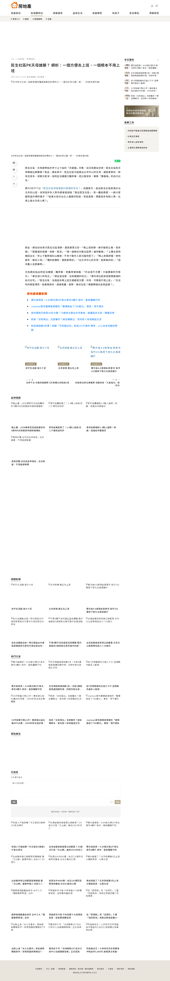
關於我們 (120, 969)
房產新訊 (16, 13)
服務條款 (72, 969)
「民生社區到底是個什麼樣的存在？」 (62, 188)
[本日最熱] (158, 59)
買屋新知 (154, 13)
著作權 (80, 969)
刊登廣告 (38, 969)
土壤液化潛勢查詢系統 (137, 147)
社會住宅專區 (133, 136)
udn (12, 59)
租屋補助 (38, 19)
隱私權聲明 (89, 969)
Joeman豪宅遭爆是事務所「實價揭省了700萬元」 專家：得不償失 (67, 306)
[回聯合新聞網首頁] (14, 5)
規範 (14, 802)
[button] (156, 5)
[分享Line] (14, 169)
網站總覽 (131, 969)
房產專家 (97, 13)
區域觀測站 (37, 13)
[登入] (152, 5)
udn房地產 (20, 59)
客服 (53, 969)
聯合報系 (100, 969)
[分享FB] (14, 163)
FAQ (47, 969)
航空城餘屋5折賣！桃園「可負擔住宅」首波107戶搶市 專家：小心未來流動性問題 (74, 328)
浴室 (50, 19)
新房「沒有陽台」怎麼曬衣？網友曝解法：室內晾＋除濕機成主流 (66, 319)
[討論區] (14, 176)
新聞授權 (61, 969)
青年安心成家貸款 (135, 142)
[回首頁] (21, 5)
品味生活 (77, 13)
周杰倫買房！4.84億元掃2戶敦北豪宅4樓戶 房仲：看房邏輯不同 (65, 300)
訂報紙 (110, 969)
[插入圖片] (112, 802)
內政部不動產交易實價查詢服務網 (142, 130)
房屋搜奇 (58, 13)
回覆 (117, 802)
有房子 (115, 13)
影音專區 (134, 13)
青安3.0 (16, 19)
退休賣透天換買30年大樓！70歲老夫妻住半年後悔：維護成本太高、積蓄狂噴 (72, 312)
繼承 (27, 19)
